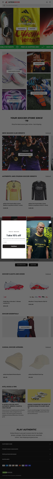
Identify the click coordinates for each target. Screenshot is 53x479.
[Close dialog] (50, 222)
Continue (14, 246)
